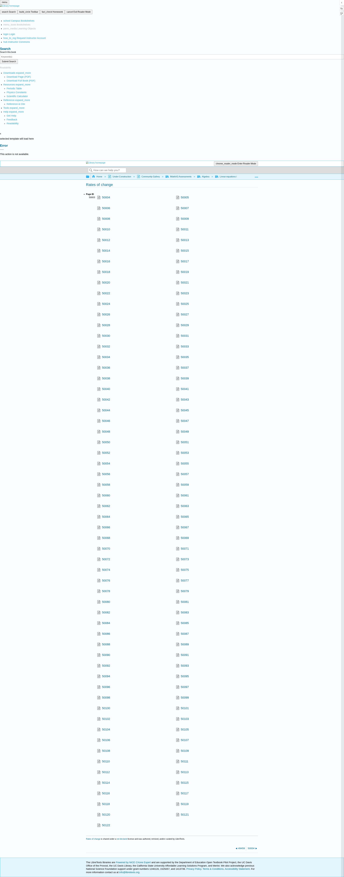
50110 (106, 761)
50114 (106, 782)
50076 (106, 580)
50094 (106, 676)
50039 (185, 378)
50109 (185, 750)
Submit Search (9, 61)
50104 (106, 729)
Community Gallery (150, 176)
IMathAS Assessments (181, 176)
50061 (185, 495)
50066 (106, 527)
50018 (106, 272)
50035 (185, 357)
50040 (106, 389)
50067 (185, 527)
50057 (185, 474)
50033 (185, 346)
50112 (106, 772)
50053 (185, 452)
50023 (185, 293)
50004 (106, 197)
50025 (185, 304)
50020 (106, 282)
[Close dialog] (2, 149)
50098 (106, 697)
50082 (106, 612)
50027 (185, 314)
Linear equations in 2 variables (234, 176)
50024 (106, 304)
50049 (185, 431)
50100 (106, 708)
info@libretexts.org (129, 872)
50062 (106, 506)
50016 (106, 261)
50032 (106, 346)
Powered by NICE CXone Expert (133, 862)
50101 (185, 708)
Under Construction (122, 176)
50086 (106, 633)
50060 (106, 495)
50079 (185, 591)
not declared (122, 839)
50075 (185, 569)
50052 (106, 452)
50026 (106, 314)
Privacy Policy (193, 869)
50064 (106, 516)
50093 (185, 665)
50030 (106, 335)
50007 (185, 208)
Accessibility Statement (237, 869)
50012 (106, 240)
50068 (106, 538)
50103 (185, 719)
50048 (106, 431)
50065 (185, 516)
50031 (185, 335)
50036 (106, 367)
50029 (185, 325)
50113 (185, 772)
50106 (106, 740)
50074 (106, 569)
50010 (106, 229)
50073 (185, 559)
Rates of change (93, 839)
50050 (106, 442)
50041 (185, 389)
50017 (185, 261)
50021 (185, 282)
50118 (106, 804)
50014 (106, 250)
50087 (185, 633)
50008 (106, 218)
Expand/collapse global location (256, 176)
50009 (185, 218)
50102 (106, 719)
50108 (106, 750)
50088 (106, 644)
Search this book (8, 52)
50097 (185, 687)
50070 (106, 548)
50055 (185, 463)
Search (91, 170)
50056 (106, 474)
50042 (106, 399)
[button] (12, 119)
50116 (106, 793)
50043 (185, 399)
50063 (185, 506)
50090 (106, 655)
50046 (106, 421)
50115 (185, 782)
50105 (185, 729)
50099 (185, 697)
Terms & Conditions (213, 869)
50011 (185, 229)
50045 (185, 410)
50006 (106, 208)
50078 (106, 591)
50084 (106, 623)
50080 (106, 602)
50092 (106, 665)
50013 (185, 240)
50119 (185, 804)
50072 (106, 559)
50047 (185, 421)
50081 (185, 602)
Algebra (205, 176)
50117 (185, 793)
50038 (106, 378)
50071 (185, 548)
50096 (106, 687)
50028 (106, 325)
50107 (185, 740)
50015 (185, 250)
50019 (185, 272)
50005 (185, 197)
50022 (106, 293)
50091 (185, 655)
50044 (106, 410)
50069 (185, 538)
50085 (185, 623)
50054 (106, 463)
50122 (106, 825)
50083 (185, 612)
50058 (106, 484)
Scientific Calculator (17, 96)
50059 (185, 484)
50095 (185, 676)
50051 (185, 442)
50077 (185, 580)
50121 (185, 814)
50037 (185, 367)
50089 (185, 644)
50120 (106, 814)
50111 (184, 761)
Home (99, 176)
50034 (106, 357)
